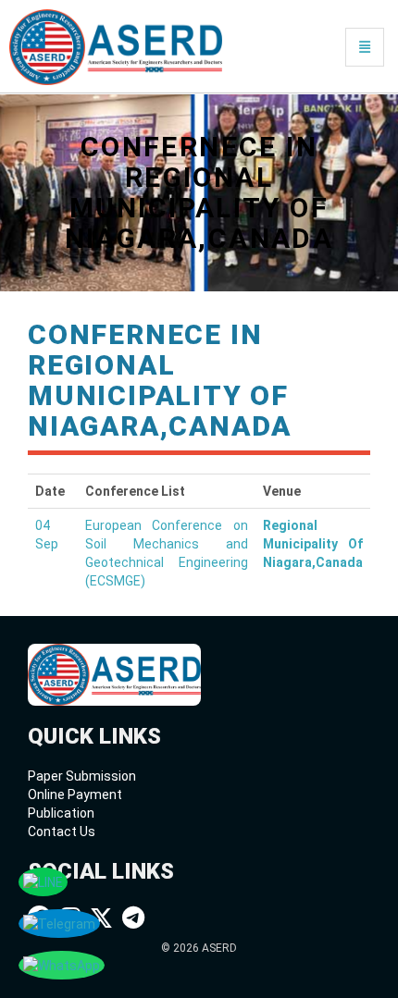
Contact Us (61, 831)
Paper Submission (82, 776)
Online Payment (75, 794)
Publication (61, 813)
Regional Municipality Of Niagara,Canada (313, 544)
